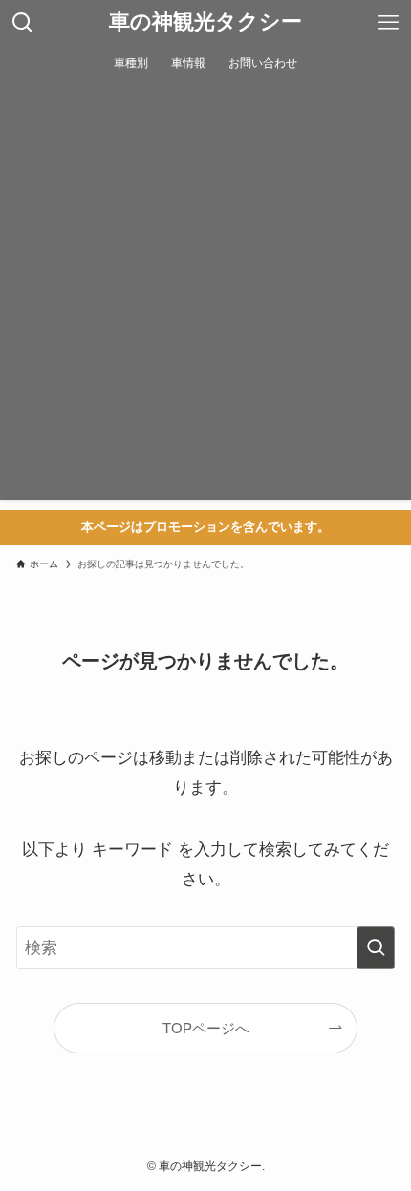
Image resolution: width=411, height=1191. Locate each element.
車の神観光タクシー (205, 22)
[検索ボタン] (23, 23)
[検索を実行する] (376, 947)
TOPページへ (205, 1028)
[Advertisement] (205, 295)
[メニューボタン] (388, 23)
